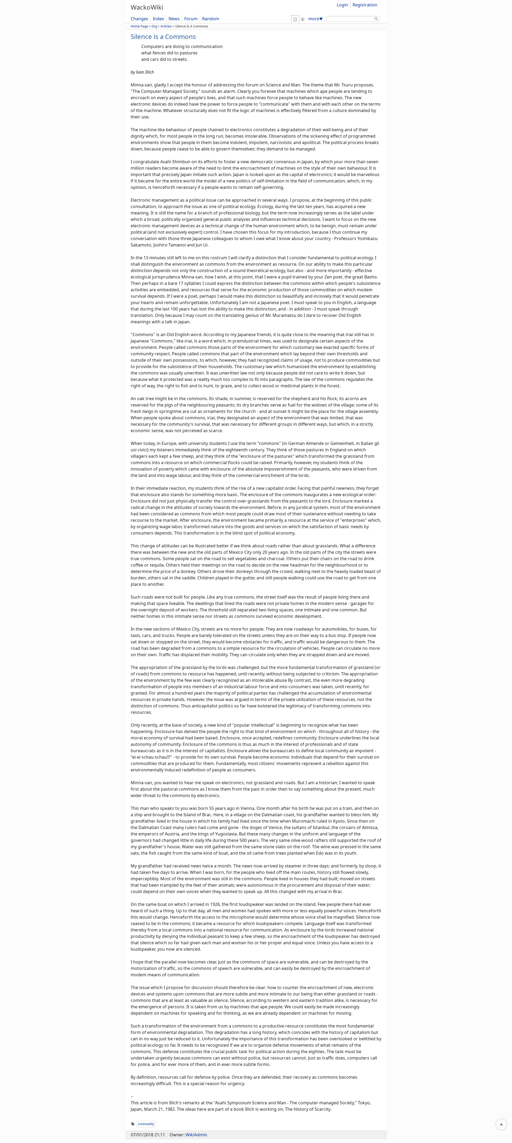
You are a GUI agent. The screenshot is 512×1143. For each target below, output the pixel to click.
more (315, 19)
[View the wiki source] (303, 19)
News (174, 19)
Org (154, 26)
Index (158, 19)
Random (210, 19)
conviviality (146, 1124)
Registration (365, 5)
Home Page (139, 26)
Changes (139, 19)
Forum (191, 19)
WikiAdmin (196, 1135)
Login (342, 5)
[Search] (376, 20)
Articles (166, 26)
